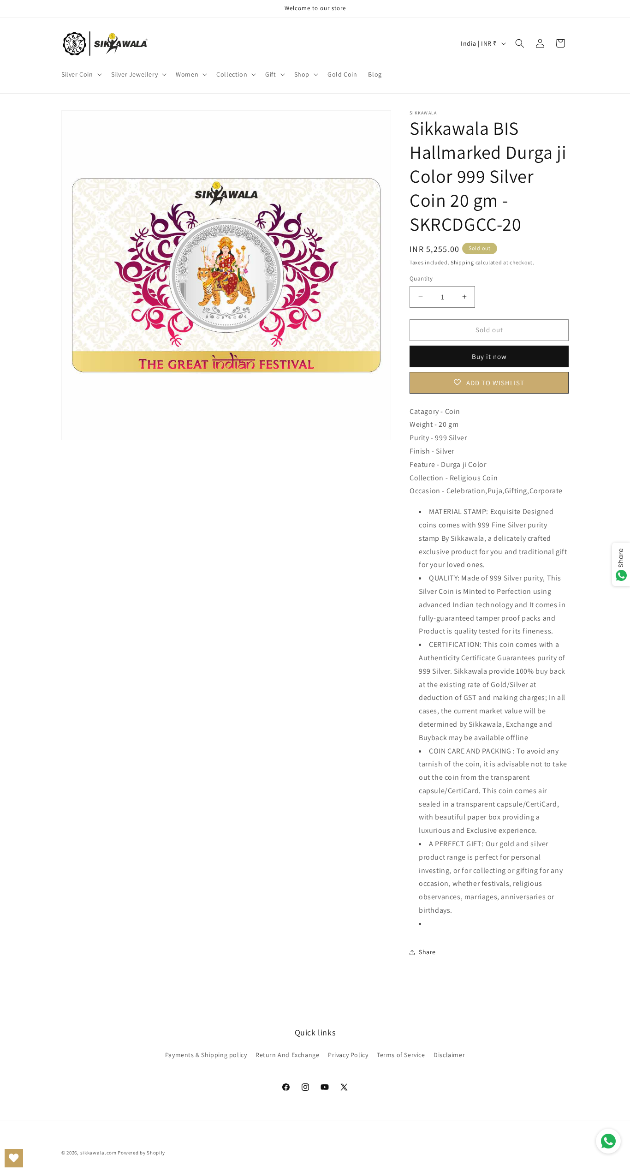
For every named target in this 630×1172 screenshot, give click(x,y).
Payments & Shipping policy (206, 1055)
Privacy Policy (348, 1055)
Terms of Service (401, 1055)
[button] (81, 74)
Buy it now (489, 356)
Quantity (421, 278)
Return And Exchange (287, 1055)
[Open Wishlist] (14, 1158)
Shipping (462, 262)
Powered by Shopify (141, 1152)
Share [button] (427, 952)
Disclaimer (449, 1055)
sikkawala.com (98, 1152)
